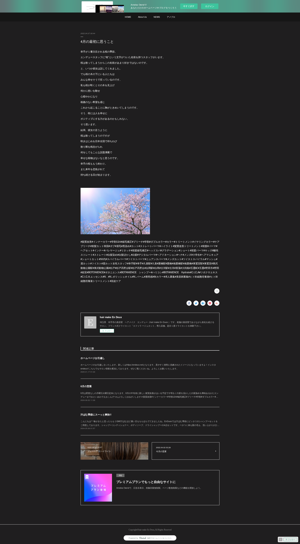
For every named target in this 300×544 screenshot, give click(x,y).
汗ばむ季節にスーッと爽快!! (96, 414)
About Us (142, 16)
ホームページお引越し (93, 358)
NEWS (157, 16)
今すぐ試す (188, 6)
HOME (128, 16)
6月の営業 (86, 386)
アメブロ (171, 16)
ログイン (209, 6)
